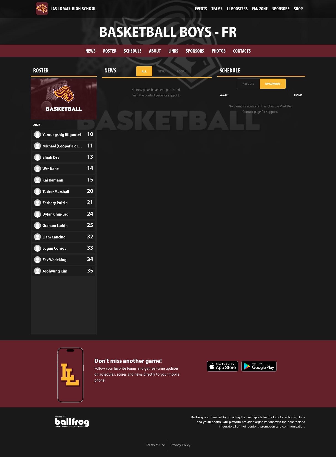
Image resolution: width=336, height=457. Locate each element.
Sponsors (195, 50)
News (90, 50)
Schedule (132, 50)
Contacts (242, 50)
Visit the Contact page (147, 95)
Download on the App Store (222, 366)
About (155, 50)
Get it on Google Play (259, 366)
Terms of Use (155, 445)
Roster (109, 50)
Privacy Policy (180, 445)
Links (173, 50)
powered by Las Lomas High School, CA (72, 421)
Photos (219, 50)
